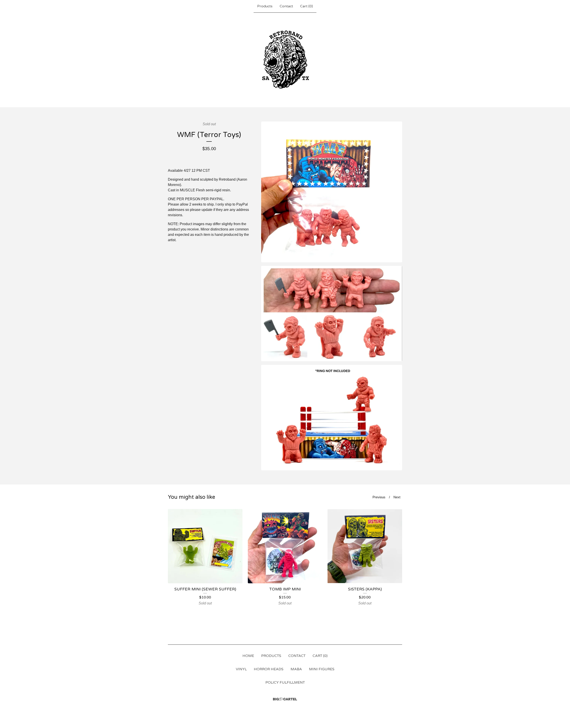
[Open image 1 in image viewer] (331, 191)
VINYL (241, 669)
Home (248, 656)
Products (265, 6)
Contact (286, 6)
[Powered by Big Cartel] (285, 699)
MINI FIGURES (321, 669)
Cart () (306, 6)
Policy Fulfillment (285, 682)
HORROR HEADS (268, 669)
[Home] (285, 59)
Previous (379, 497)
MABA (296, 669)
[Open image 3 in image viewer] (331, 418)
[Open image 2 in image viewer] (331, 313)
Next (396, 497)
